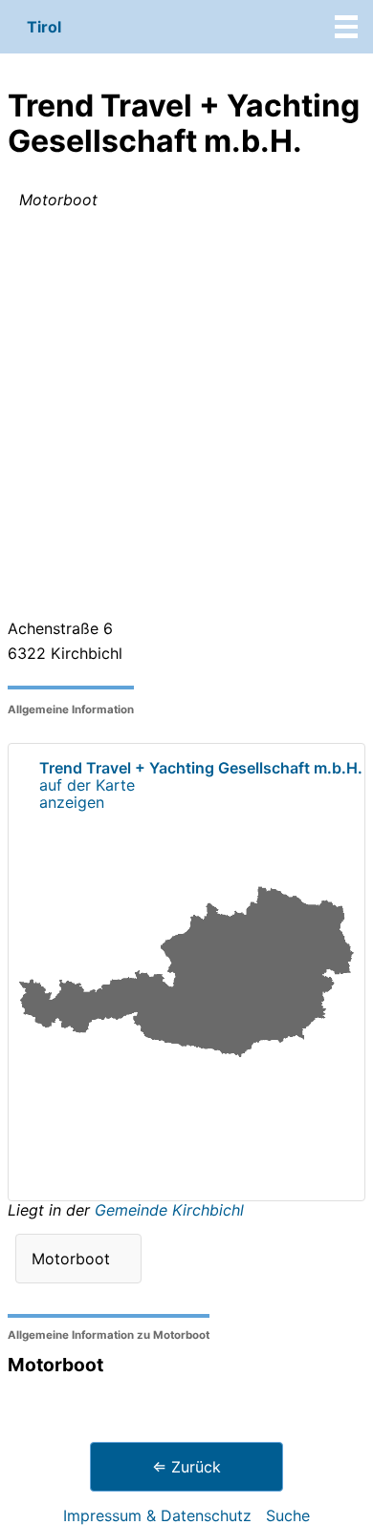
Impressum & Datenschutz (157, 1515)
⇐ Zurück (186, 1466)
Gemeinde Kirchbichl (169, 1209)
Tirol (44, 26)
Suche (288, 1515)
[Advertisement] (186, 418)
